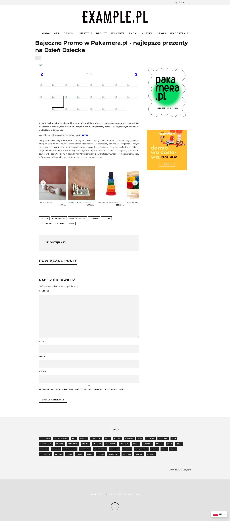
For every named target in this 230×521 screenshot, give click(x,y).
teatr (79, 454)
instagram (111, 443)
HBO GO (85, 443)
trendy (100, 454)
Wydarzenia (179, 33)
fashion (150, 438)
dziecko (44, 218)
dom (140, 438)
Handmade (72, 443)
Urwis (161, 33)
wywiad (139, 454)
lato (169, 443)
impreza (97, 443)
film (174, 438)
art (74, 438)
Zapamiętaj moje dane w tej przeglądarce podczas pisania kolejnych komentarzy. (81, 389)
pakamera (94, 218)
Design (69, 33)
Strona (43, 371)
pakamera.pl (100, 449)
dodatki (129, 438)
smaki (154, 449)
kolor (136, 443)
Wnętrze (118, 33)
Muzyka (147, 33)
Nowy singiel (70, 449)
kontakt (97, 494)
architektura (61, 438)
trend (90, 454)
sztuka (58, 454)
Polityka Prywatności (125, 494)
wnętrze (127, 454)
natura (55, 449)
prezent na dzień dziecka (52, 223)
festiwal (163, 438)
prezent (106, 218)
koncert (147, 443)
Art (56, 33)
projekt (127, 449)
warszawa (113, 454)
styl (164, 449)
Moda (46, 33)
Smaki (133, 33)
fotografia (46, 443)
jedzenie (124, 443)
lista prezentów (77, 218)
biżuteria (96, 438)
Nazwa (42, 341)
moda (179, 443)
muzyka (44, 449)
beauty (83, 438)
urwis (71, 223)
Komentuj (44, 291)
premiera (115, 449)
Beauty (101, 33)
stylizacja (45, 454)
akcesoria (45, 438)
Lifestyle (85, 33)
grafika (59, 443)
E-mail (42, 356)
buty (107, 438)
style (173, 449)
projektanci (141, 449)
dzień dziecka (58, 218)
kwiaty (159, 443)
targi (69, 454)
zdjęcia (150, 454)
